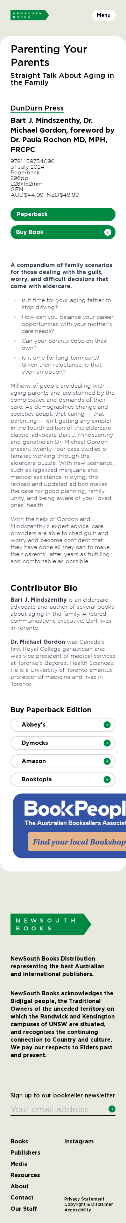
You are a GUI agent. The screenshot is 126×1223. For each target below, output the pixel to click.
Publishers (25, 1152)
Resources (25, 1175)
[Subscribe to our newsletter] (111, 1108)
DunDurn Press (37, 108)
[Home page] (29, 15)
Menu (104, 15)
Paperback (32, 214)
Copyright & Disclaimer (88, 1204)
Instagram (79, 1141)
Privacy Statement (84, 1199)
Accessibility (77, 1210)
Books (19, 1141)
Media (19, 1164)
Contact (22, 1197)
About (19, 1186)
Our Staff (23, 1208)
